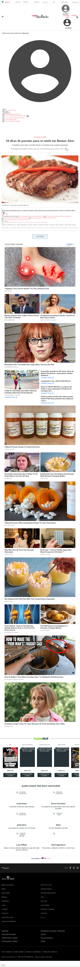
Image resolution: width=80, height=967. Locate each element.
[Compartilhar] (6, 214)
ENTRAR (66, 16)
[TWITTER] (73, 868)
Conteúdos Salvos (22, 115)
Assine (74, 15)
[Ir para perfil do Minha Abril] (40, 110)
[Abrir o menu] (3, 16)
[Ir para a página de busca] (77, 17)
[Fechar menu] (15, 33)
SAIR (67, 17)
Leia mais (40, 236)
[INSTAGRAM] (76, 868)
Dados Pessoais (20, 117)
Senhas (14, 119)
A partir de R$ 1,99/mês (28, 775)
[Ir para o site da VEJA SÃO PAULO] (40, 17)
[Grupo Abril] (3, 2)
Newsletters (17, 121)
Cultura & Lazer (40, 137)
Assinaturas (17, 114)
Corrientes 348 (47, 233)
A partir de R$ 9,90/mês (11, 775)
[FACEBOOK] (69, 868)
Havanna (14, 233)
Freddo (72, 230)
